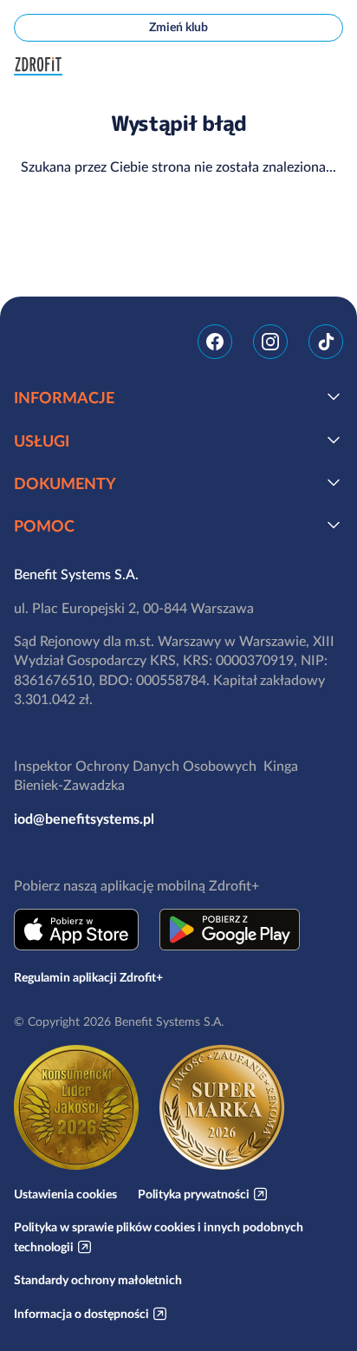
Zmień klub (178, 27)
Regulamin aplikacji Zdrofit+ (88, 977)
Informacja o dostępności (81, 1314)
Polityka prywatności (194, 1194)
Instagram (270, 341)
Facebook (215, 341)
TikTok (325, 341)
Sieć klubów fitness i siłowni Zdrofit (41, 66)
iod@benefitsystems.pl (84, 818)
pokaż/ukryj (333, 396)
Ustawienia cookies (65, 1194)
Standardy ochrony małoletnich (98, 1280)
